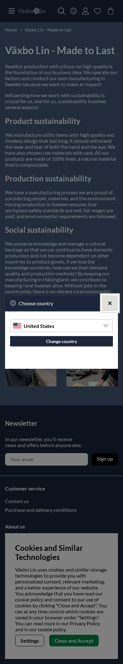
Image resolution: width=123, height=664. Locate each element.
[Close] (110, 303)
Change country (61, 341)
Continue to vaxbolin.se (61, 361)
